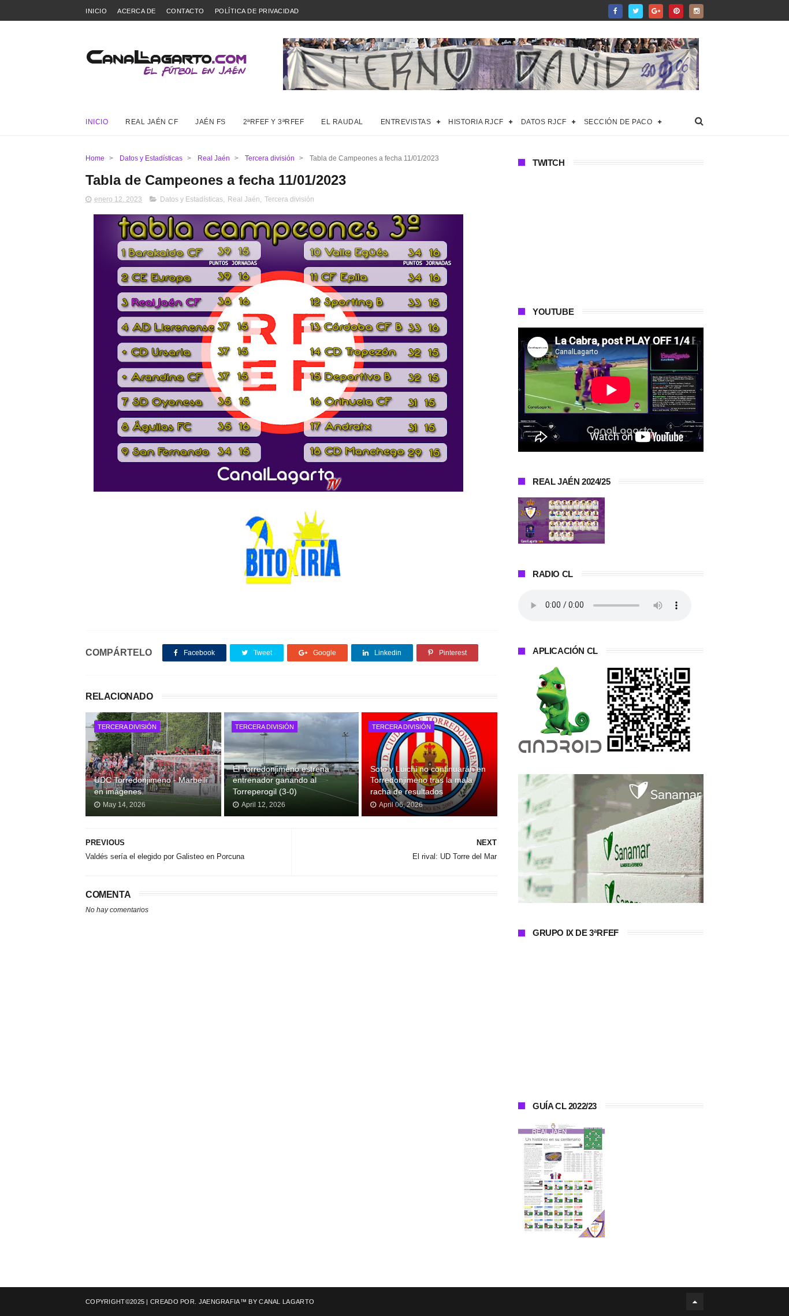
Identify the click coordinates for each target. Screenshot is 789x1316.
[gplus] (656, 11)
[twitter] (635, 11)
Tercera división (270, 158)
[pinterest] (676, 11)
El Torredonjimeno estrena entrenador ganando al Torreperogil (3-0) (281, 780)
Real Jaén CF (151, 122)
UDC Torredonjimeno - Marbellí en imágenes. (151, 785)
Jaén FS (210, 122)
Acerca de (136, 11)
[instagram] (696, 11)
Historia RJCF (476, 122)
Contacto (185, 11)
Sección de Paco (618, 122)
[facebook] (615, 11)
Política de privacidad (257, 11)
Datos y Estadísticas (151, 158)
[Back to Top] (695, 1301)
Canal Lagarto (286, 1301)
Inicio (96, 11)
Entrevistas (406, 122)
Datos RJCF (544, 122)
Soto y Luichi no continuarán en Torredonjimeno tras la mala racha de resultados (428, 780)
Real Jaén (214, 158)
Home (95, 158)
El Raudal (342, 122)
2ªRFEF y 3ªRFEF (273, 122)
